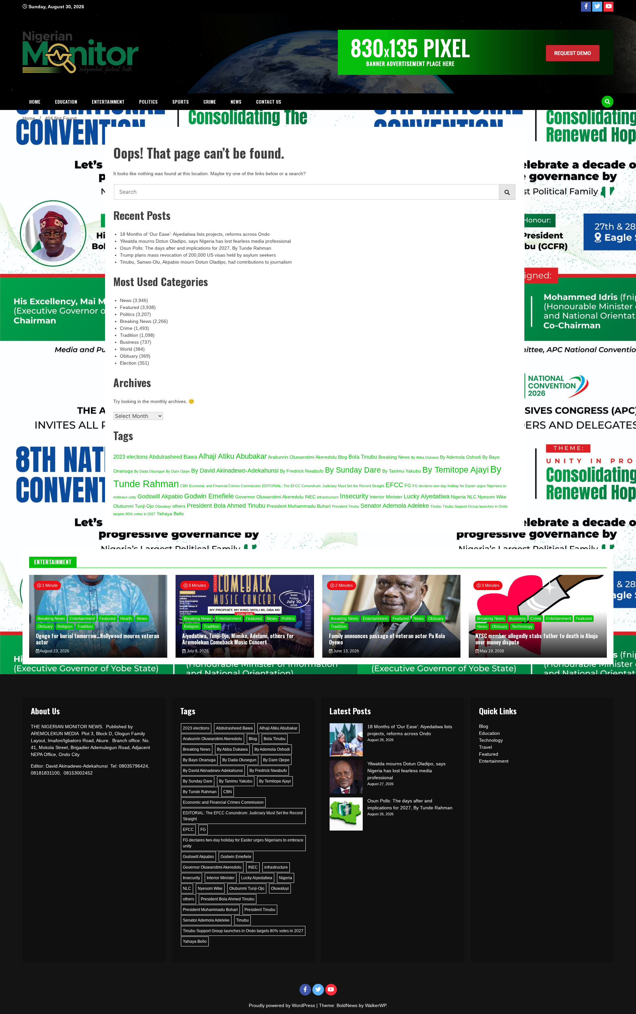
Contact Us (268, 101)
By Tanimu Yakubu (401, 471)
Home (34, 101)
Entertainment (108, 101)
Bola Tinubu (362, 457)
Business (129, 342)
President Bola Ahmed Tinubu (226, 505)
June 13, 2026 (345, 651)
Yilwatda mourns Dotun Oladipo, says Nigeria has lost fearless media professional (205, 241)
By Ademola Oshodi (460, 457)
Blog (342, 457)
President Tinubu (345, 506)
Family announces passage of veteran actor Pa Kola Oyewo (387, 639)
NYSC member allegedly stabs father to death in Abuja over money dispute (536, 639)
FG (407, 485)
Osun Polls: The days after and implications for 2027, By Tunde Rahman (195, 248)
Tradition (129, 335)
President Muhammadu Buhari (299, 506)
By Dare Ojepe (178, 471)
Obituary (129, 356)
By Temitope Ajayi (455, 469)
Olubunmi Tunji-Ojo (133, 506)
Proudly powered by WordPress (282, 1005)
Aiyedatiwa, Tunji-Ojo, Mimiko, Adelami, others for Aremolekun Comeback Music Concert (238, 639)
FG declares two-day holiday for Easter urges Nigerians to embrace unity (243, 843)
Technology (522, 626)
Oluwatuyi (163, 506)
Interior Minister (386, 496)
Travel (485, 747)
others (179, 506)
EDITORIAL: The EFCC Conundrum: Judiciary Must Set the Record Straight (323, 486)
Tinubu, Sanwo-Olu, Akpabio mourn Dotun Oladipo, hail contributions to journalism (206, 262)
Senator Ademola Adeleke (394, 505)
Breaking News (135, 321)
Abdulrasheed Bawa (173, 457)
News (236, 101)
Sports (180, 101)
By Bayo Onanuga (199, 760)
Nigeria (458, 496)
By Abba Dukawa (425, 457)
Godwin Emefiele (209, 496)
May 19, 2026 (491, 651)
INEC (310, 496)
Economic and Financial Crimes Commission (225, 486)
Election (128, 363)
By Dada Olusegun (149, 471)
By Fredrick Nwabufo (302, 471)
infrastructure (328, 497)
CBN (184, 486)
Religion (65, 626)
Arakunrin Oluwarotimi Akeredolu (302, 457)
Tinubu (435, 506)
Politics (148, 101)
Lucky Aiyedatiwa (427, 496)
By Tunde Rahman (200, 791)
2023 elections (130, 457)
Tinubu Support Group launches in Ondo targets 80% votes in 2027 (243, 931)
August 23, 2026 (54, 651)
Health (126, 618)
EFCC (394, 484)
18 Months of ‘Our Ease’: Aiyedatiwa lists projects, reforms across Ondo (195, 234)
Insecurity (354, 496)
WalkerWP (375, 1005)
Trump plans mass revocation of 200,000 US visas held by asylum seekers (198, 255)
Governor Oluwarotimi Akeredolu (269, 496)
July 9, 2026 (197, 651)
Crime (209, 101)
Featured (129, 307)
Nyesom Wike (492, 496)
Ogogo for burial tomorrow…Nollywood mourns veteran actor (97, 639)
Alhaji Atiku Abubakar (232, 456)
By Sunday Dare (353, 470)
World (126, 349)
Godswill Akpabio (160, 496)
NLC (471, 496)
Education (66, 101)
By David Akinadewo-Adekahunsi (235, 470)
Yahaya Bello (170, 513)
